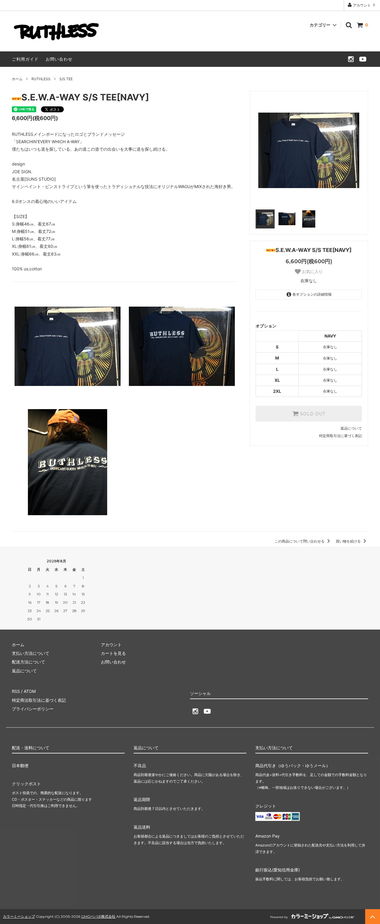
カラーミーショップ (19, 916)
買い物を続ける (349, 541)
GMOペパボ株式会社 (98, 916)
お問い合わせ (59, 59)
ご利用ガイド (25, 59)
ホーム (17, 79)
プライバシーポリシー (32, 708)
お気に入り (312, 271)
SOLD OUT (312, 414)
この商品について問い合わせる (300, 541)
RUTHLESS (40, 79)
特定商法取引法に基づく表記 (39, 700)
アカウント (362, 5)
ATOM (30, 691)
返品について (351, 428)
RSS (16, 691)
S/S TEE (66, 79)
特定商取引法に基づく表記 (340, 435)
